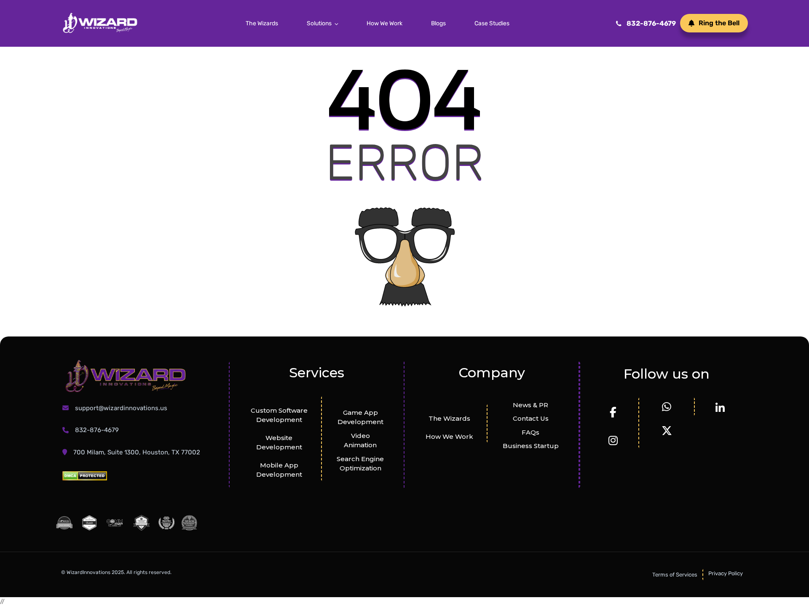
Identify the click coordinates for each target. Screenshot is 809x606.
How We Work (384, 23)
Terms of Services (674, 574)
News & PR (530, 405)
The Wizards (262, 23)
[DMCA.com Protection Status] (84, 475)
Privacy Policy (725, 573)
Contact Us (531, 418)
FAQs (530, 432)
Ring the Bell (719, 23)
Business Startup (531, 446)
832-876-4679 (651, 23)
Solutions (319, 23)
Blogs (438, 23)
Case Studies (491, 23)
